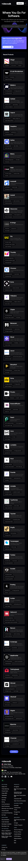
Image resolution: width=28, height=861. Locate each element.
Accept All (9, 859)
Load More (14, 751)
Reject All (2, 859)
